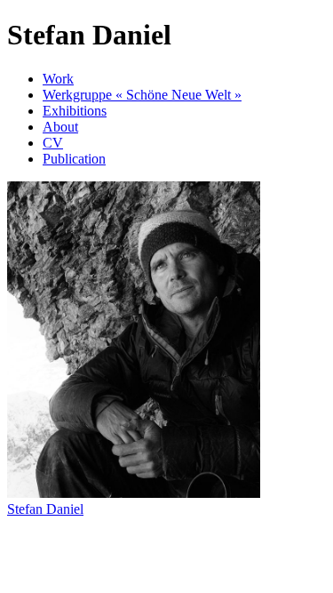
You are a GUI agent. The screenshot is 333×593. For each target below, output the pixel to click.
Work (58, 78)
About (60, 126)
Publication (74, 158)
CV (53, 142)
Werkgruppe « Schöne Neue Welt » (142, 94)
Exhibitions (75, 110)
